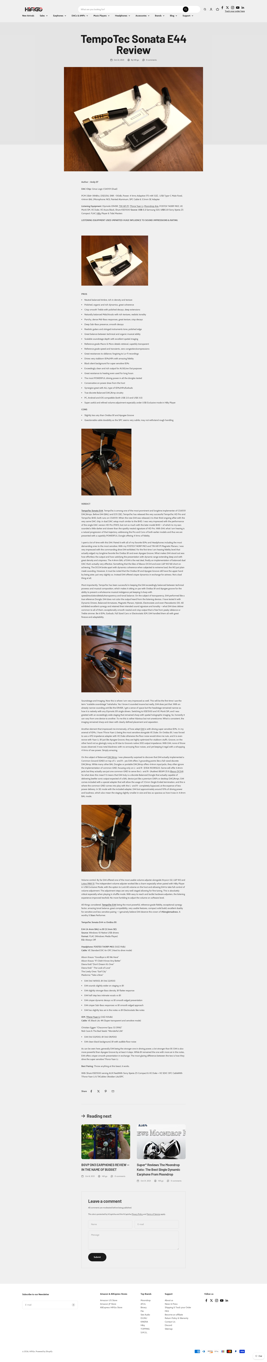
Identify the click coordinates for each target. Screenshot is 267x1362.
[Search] (185, 9)
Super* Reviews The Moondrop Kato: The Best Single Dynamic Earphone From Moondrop (158, 1169)
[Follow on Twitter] (227, 7)
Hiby (143, 1325)
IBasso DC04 (176, 771)
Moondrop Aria (151, 206)
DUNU (144, 1318)
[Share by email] (113, 1091)
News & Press (171, 1304)
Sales (42, 15)
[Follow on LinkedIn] (243, 7)
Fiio (142, 1311)
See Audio (145, 1314)
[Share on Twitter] (98, 1091)
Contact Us (170, 1321)
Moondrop (146, 1300)
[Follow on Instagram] (232, 7)
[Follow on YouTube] (238, 7)
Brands (158, 15)
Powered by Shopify (44, 1351)
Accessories (141, 15)
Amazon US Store (108, 1300)
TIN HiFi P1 (124, 206)
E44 (142, 729)
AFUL (143, 1304)
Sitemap (169, 1329)
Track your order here (235, 11)
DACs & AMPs (78, 15)
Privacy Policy (137, 1214)
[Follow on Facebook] (222, 7)
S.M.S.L (144, 1332)
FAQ (167, 1311)
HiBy (99, 213)
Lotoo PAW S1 (87, 883)
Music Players (100, 15)
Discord (168, 1325)
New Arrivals (28, 15)
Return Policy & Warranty (176, 1318)
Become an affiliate (174, 1314)
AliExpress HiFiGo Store (111, 1307)
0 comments (151, 60)
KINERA (144, 1321)
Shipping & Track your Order (178, 1307)
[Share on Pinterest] (105, 1091)
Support (186, 15)
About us (169, 1300)
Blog (172, 15)
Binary (144, 1307)
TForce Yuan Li (136, 206)
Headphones (121, 15)
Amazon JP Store (108, 1304)
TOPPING (145, 1329)
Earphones (58, 15)
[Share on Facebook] (91, 1091)
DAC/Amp (112, 757)
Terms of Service (153, 1214)
